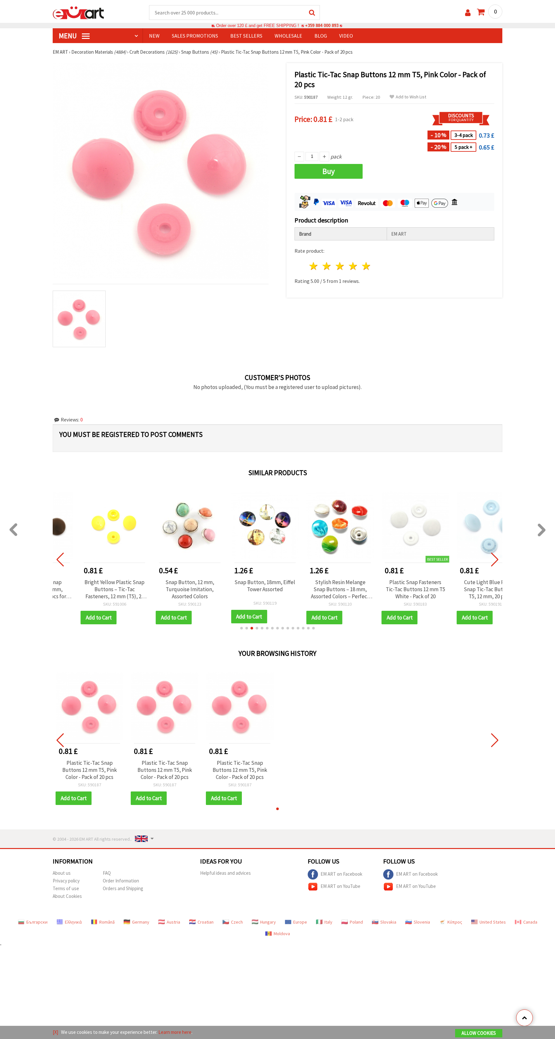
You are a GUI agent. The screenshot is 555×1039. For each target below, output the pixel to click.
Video (346, 35)
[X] (55, 1032)
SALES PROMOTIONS (195, 35)
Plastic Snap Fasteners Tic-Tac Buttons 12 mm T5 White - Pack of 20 (390, 589)
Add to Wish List (411, 97)
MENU (68, 35)
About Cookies (67, 896)
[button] (241, 628)
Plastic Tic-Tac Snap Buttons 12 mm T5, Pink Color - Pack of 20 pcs (89, 770)
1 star (314, 266)
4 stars (353, 266)
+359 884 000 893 (322, 25)
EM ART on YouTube (340, 886)
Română (107, 922)
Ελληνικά (73, 922)
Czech (237, 922)
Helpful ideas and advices (225, 873)
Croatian (206, 922)
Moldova (282, 933)
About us (62, 873)
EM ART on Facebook (341, 874)
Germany (140, 922)
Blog (320, 35)
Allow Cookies (479, 1033)
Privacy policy (66, 881)
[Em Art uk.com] (78, 12)
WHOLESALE (288, 35)
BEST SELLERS (246, 35)
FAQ (107, 873)
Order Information (121, 881)
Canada (530, 922)
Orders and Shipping (123, 888)
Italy (328, 922)
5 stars (366, 266)
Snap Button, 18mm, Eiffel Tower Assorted (239, 586)
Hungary (268, 922)
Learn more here (174, 1032)
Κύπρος (454, 922)
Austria (173, 922)
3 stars (340, 266)
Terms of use (66, 888)
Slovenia (422, 922)
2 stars (327, 266)
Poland (356, 922)
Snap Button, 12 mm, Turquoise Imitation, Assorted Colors (164, 589)
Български (37, 922)
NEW (154, 35)
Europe (300, 922)
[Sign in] (468, 13)
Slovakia (388, 922)
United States (493, 922)
